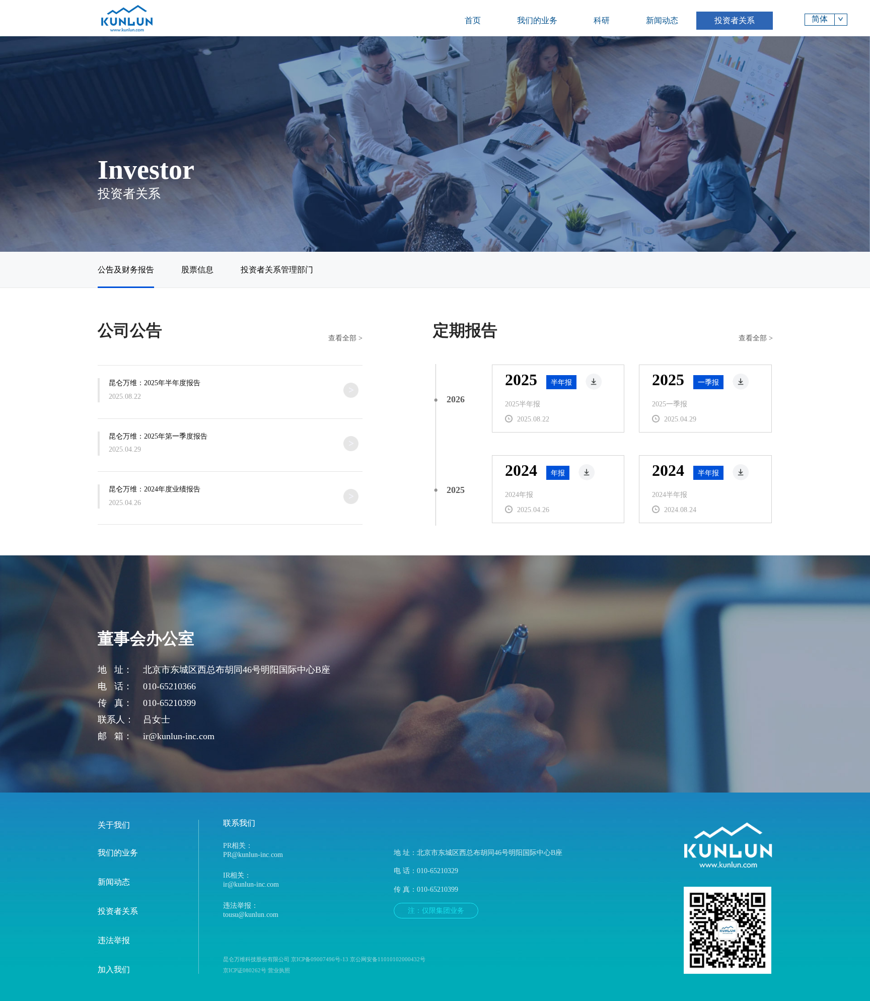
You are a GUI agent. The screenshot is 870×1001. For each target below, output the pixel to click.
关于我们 (114, 825)
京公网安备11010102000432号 (387, 959)
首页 (473, 20)
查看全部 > (345, 338)
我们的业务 (537, 20)
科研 (602, 20)
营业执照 (279, 970)
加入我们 (114, 969)
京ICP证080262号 (245, 970)
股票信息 (197, 269)
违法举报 (114, 940)
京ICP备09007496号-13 (319, 959)
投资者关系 (734, 20)
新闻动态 (662, 20)
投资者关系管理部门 (277, 269)
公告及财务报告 (126, 269)
